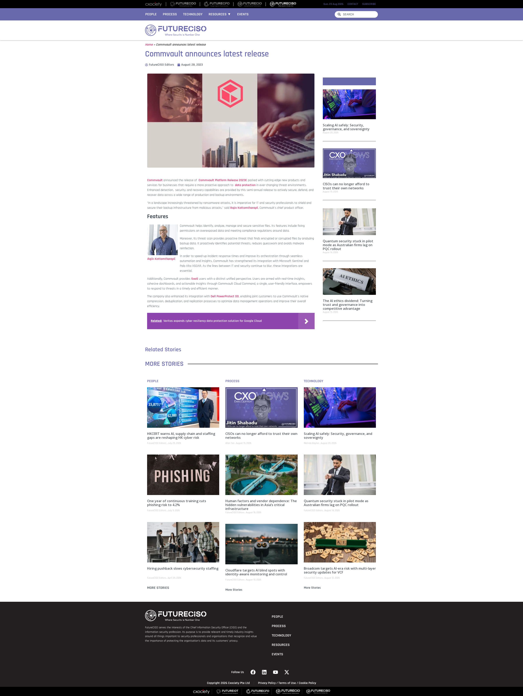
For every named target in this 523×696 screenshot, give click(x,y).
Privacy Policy (267, 683)
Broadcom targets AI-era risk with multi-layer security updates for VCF (340, 570)
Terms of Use (287, 683)
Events (243, 14)
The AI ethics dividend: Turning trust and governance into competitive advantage (347, 305)
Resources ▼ (220, 14)
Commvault (155, 180)
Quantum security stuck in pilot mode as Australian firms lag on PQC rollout (348, 245)
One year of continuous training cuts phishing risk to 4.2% (176, 503)
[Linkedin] (264, 672)
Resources (281, 645)
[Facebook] (253, 672)
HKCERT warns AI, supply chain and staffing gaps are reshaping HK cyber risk (181, 435)
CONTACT (353, 4)
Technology (192, 14)
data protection (245, 185)
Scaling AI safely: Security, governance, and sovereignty (346, 127)
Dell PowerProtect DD (225, 296)
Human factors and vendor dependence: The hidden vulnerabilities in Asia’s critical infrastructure (261, 505)
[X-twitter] (287, 672)
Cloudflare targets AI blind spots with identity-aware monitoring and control (256, 572)
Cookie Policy (307, 683)
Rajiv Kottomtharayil (244, 208)
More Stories (158, 588)
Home (149, 45)
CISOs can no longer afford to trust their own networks (346, 186)
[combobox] (356, 14)
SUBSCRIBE (369, 4)
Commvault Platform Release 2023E (223, 180)
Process (170, 14)
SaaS (194, 279)
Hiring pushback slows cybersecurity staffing (182, 568)
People (151, 14)
